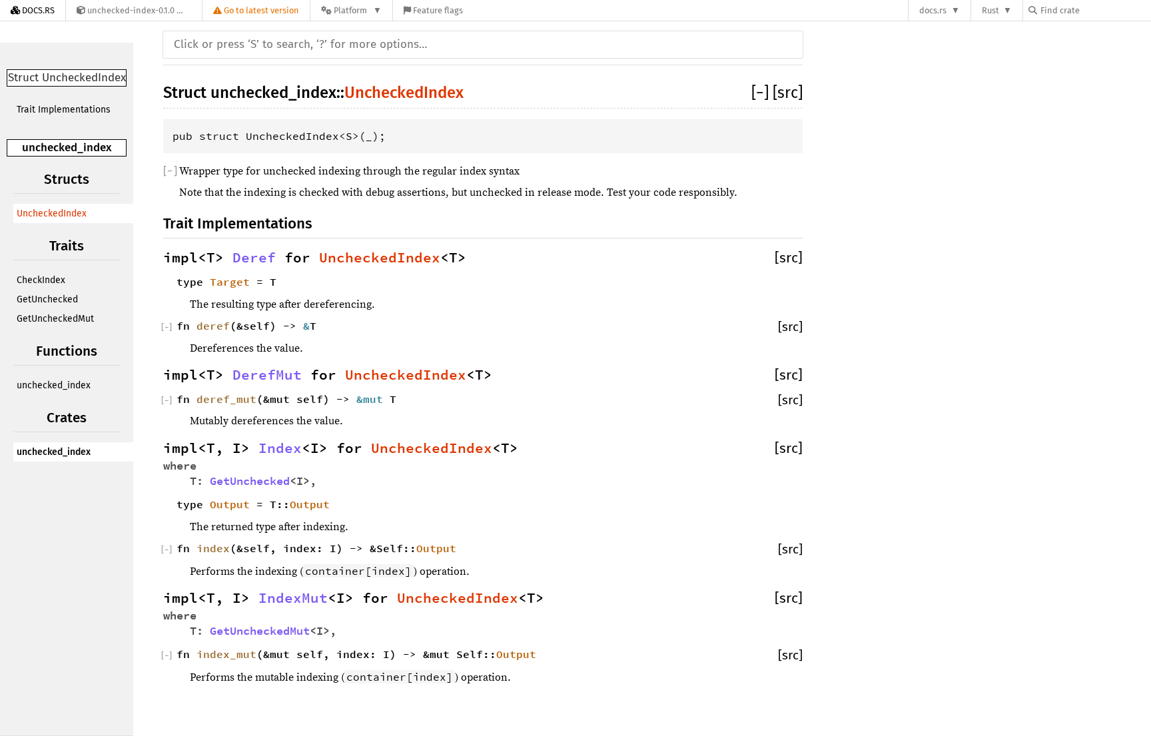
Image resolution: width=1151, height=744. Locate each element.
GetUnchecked (47, 299)
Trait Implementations (64, 109)
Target (230, 281)
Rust (990, 10)
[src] (788, 92)
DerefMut (267, 375)
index (213, 548)
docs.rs (933, 10)
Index (280, 448)
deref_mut (226, 399)
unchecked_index (67, 148)
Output (230, 504)
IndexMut (293, 598)
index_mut (226, 654)
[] (762, 92)
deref (213, 325)
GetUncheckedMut (55, 318)
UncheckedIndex (52, 213)
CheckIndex (41, 280)
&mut (373, 399)
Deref (254, 257)
